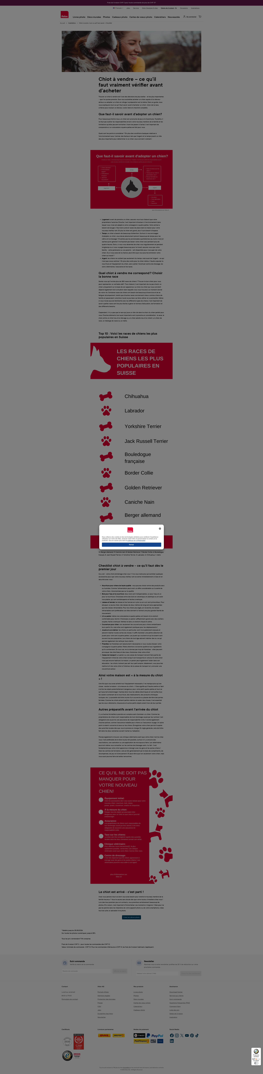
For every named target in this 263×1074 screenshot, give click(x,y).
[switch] (256, 1063)
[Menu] (259, 1049)
